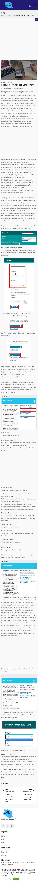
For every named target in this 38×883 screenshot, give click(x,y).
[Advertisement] (19, 40)
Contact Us (12, 819)
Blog (2, 842)
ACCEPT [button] (16, 879)
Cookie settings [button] (7, 879)
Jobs (3, 839)
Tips (10, 82)
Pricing (3, 855)
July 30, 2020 (7, 88)
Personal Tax (11, 15)
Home (3, 15)
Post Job (4, 852)
